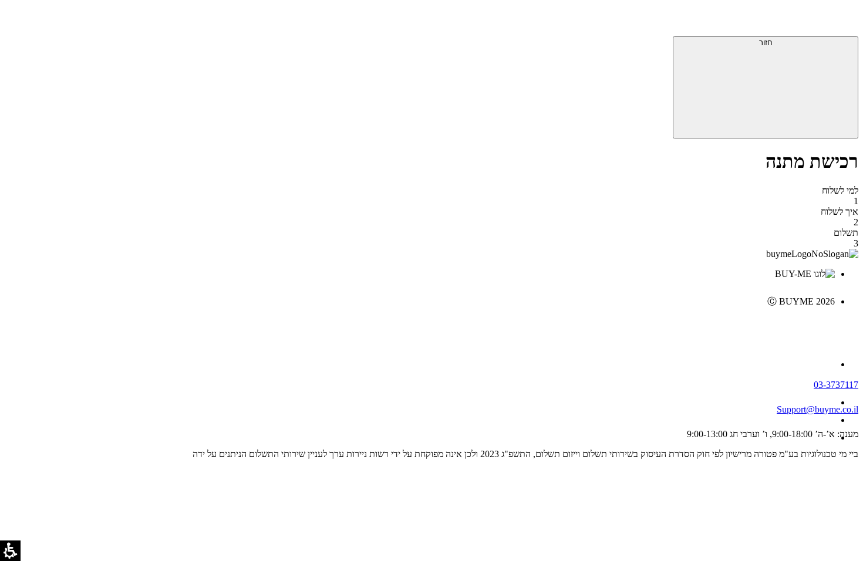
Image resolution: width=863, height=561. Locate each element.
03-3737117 (836, 385)
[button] (842, 20)
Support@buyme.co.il (817, 409)
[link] (420, 326)
